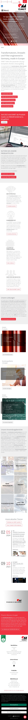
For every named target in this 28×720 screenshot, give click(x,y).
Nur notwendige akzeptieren (14, 712)
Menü (6, 10)
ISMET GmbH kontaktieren (8, 103)
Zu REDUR (4, 122)
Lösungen (8, 203)
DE (24, 1)
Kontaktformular (21, 165)
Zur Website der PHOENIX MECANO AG (10, 629)
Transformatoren (15, 66)
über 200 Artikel (7, 86)
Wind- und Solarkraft (6, 437)
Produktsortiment (13, 196)
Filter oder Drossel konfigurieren (9, 97)
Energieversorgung (21, 436)
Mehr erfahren (10, 263)
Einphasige (3, 432)
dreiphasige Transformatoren (15, 432)
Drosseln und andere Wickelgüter (17, 301)
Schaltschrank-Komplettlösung (8, 85)
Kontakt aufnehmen (11, 234)
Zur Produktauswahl (7, 354)
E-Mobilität (16, 437)
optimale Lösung (10, 229)
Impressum (11, 718)
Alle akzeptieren (14, 704)
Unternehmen (14, 659)
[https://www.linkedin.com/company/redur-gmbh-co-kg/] (14, 665)
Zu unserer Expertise (7, 422)
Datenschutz (16, 718)
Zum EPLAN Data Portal (7, 106)
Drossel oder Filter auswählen (11, 37)
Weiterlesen (15, 549)
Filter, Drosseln (23, 66)
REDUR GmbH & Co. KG (18, 540)
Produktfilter (4, 1)
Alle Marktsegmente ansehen (8, 319)
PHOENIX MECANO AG (8, 617)
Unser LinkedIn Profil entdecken (14, 525)
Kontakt (9, 1)
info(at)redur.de (15, 686)
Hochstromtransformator (21, 449)
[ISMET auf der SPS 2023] (19, 580)
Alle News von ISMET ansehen (14, 522)
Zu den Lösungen (7, 388)
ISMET (15, 314)
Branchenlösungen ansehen (8, 100)
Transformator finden (7, 93)
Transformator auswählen (10, 34)
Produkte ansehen (11, 206)
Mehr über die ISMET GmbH (13, 289)
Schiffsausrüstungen (18, 445)
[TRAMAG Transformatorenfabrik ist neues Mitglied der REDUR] (19, 553)
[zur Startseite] (20, 7)
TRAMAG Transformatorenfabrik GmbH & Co (19, 542)
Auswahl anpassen (14, 708)
